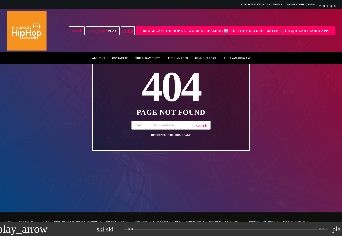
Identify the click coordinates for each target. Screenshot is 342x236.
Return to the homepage (171, 135)
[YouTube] (320, 6)
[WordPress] (324, 6)
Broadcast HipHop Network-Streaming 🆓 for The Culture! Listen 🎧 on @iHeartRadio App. (236, 31)
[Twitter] (327, 6)
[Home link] (27, 31)
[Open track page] (120, 229)
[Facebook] (335, 6)
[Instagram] (331, 6)
